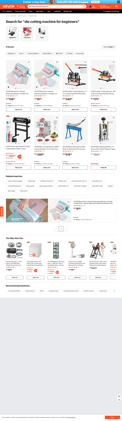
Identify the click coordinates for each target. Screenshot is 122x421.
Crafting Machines (32, 16)
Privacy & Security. (71, 417)
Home (7, 16)
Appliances (13, 16)
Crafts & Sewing (22, 16)
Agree (112, 417)
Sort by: (106, 47)
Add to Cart (18, 109)
